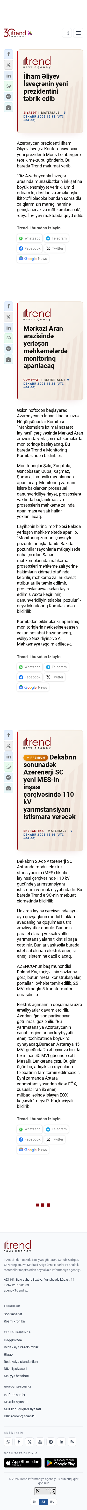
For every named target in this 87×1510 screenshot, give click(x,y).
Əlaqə (8, 1354)
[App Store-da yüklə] (23, 1463)
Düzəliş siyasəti (15, 1369)
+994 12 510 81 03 (16, 1285)
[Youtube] (40, 1441)
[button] (8, 54)
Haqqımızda (13, 1340)
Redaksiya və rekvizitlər (21, 1347)
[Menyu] (78, 33)
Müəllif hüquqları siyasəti (22, 1409)
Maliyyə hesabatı (16, 1376)
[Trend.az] (18, 33)
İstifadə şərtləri (15, 1395)
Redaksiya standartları (21, 1362)
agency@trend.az (16, 1290)
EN (34, 1501)
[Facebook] (18, 1441)
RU (52, 1501)
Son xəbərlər (13, 1314)
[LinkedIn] (61, 1441)
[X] (29, 1441)
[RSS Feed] (72, 1441)
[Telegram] (50, 1441)
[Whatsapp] (8, 1441)
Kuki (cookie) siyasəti (19, 1416)
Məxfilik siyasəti (15, 1402)
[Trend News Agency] (17, 1246)
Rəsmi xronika (14, 1321)
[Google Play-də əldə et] (60, 1463)
